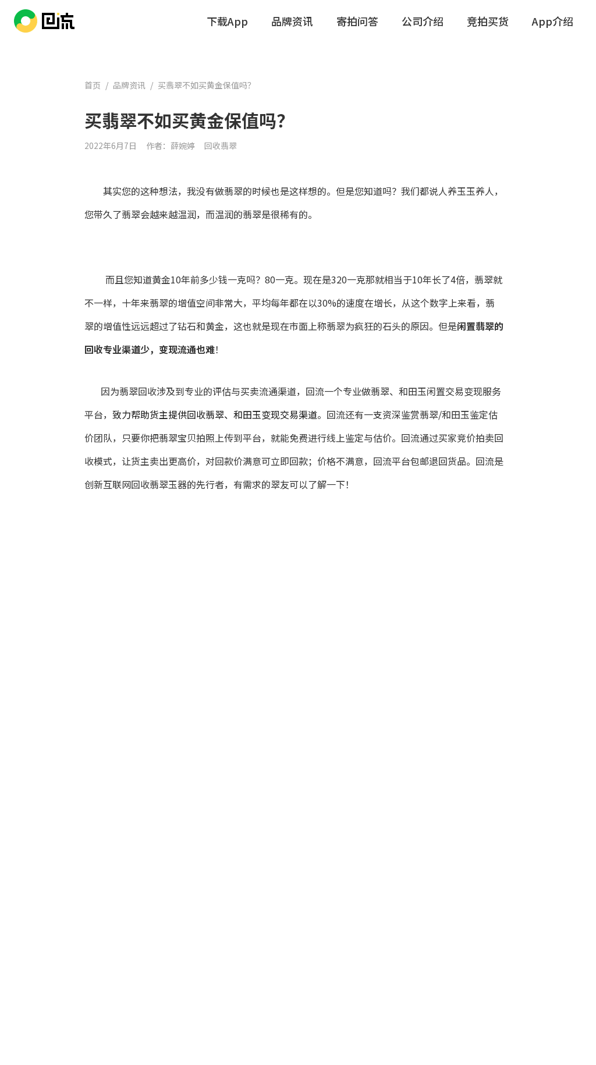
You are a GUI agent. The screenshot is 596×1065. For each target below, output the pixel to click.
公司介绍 (423, 21)
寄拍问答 (357, 21)
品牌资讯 (292, 21)
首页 (92, 85)
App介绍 (552, 21)
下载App (227, 21)
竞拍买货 (488, 21)
